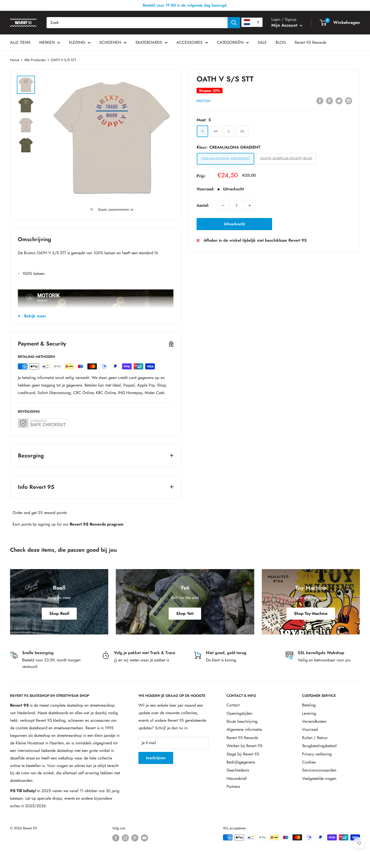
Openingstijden (239, 713)
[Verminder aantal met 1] (223, 205)
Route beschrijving (242, 721)
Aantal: (203, 205)
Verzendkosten (314, 721)
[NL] (252, 22)
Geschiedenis (238, 770)
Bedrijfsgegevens (241, 762)
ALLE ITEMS (20, 42)
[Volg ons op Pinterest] (134, 838)
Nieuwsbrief (237, 778)
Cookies (309, 762)
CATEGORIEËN (230, 42)
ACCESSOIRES (189, 42)
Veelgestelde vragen (319, 778)
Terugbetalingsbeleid (319, 746)
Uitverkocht (234, 224)
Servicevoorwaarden (319, 770)
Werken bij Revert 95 (244, 746)
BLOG (281, 42)
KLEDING (77, 42)
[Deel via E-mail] (348, 100)
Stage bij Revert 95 (243, 754)
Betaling (309, 705)
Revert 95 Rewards (310, 42)
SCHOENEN (110, 42)
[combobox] (137, 22)
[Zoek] (234, 22)
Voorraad (310, 729)
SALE (262, 42)
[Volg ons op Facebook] (115, 838)
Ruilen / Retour (315, 738)
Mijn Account (285, 25)
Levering (309, 713)
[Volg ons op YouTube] (144, 838)
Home (14, 59)
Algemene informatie (244, 729)
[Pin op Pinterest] (329, 100)
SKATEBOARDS (148, 42)
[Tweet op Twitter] (339, 100)
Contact (233, 705)
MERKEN (47, 42)
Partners (233, 786)
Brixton (203, 100)
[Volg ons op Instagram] (125, 838)
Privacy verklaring (317, 754)
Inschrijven (156, 758)
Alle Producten (35, 59)
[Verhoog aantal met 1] (249, 205)
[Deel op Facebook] (319, 100)
